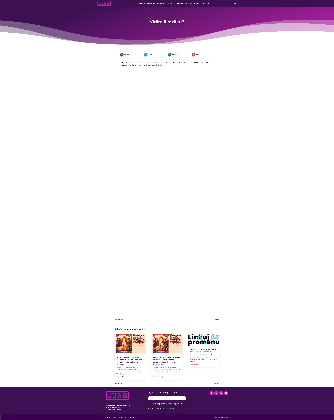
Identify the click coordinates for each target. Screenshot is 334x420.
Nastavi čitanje (121, 377)
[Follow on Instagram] (221, 393)
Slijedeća (216, 383)
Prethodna (118, 383)
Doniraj (203, 3)
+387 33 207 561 (115, 407)
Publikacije (160, 3)
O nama (140, 3)
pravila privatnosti (170, 408)
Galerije (170, 3)
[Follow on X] (216, 393)
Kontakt (196, 3)
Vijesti (190, 3)
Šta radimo (150, 3)
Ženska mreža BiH (181, 3)
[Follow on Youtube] (226, 393)
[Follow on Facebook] (211, 393)
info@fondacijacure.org (117, 409)
